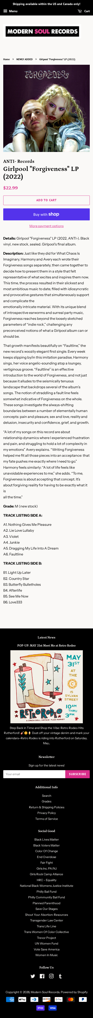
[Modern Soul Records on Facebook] (42, 977)
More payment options (46, 226)
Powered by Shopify (74, 992)
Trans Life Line (46, 926)
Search (46, 795)
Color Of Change (46, 851)
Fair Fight (46, 862)
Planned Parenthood (46, 903)
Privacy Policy (46, 813)
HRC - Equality (46, 880)
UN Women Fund (46, 943)
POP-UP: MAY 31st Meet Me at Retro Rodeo (46, 645)
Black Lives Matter (46, 839)
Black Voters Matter (46, 845)
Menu (13, 11)
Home (6, 59)
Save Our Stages (46, 909)
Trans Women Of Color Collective (46, 932)
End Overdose (46, 857)
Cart (86, 11)
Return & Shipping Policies (46, 807)
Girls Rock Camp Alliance (46, 874)
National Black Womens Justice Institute (46, 885)
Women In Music (46, 955)
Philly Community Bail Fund (46, 897)
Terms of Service (46, 819)
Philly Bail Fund (46, 891)
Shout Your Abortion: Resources (46, 914)
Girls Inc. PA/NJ (47, 868)
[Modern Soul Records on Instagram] (51, 977)
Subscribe (77, 774)
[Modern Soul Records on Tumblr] (60, 977)
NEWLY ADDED (24, 59)
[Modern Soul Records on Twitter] (32, 977)
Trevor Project (46, 938)
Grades (46, 801)
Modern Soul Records (45, 992)
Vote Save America (46, 949)
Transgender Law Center (46, 920)
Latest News (46, 637)
